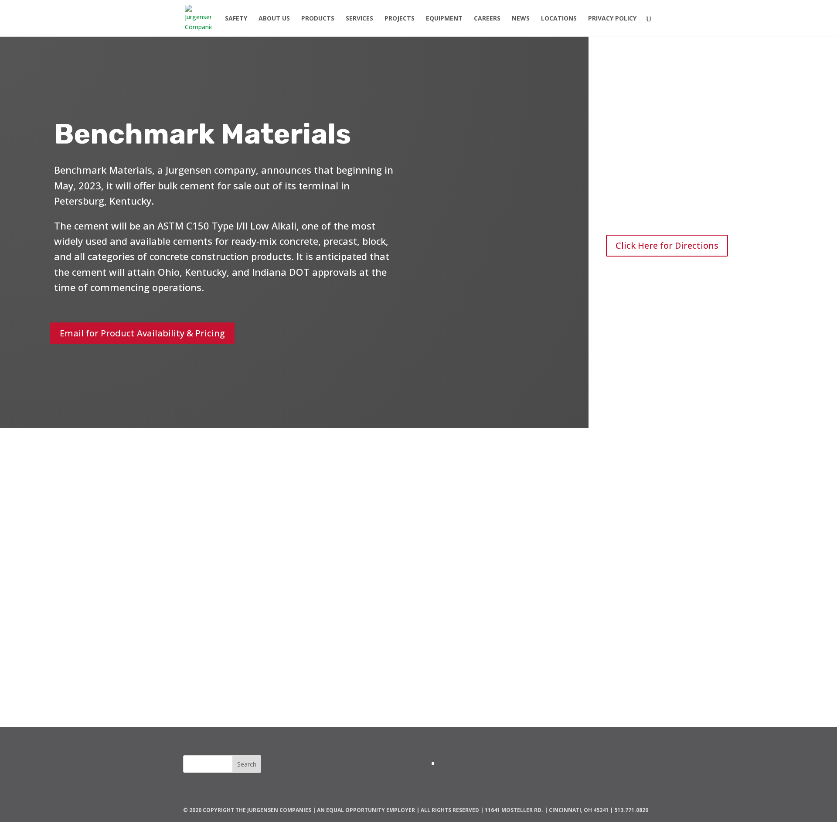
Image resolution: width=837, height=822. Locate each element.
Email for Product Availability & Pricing (142, 333)
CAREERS (487, 18)
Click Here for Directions (667, 245)
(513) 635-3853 (654, 209)
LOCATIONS (559, 18)
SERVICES (359, 18)
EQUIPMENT (444, 18)
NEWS (521, 18)
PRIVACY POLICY (612, 18)
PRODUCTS (317, 18)
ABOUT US (274, 18)
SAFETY (236, 18)
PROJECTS (399, 18)
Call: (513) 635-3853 (418, 620)
